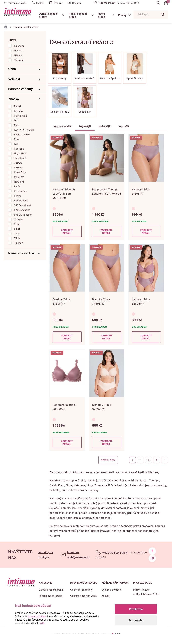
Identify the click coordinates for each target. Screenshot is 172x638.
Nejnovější (85, 126)
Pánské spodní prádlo (78, 15)
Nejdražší (123, 126)
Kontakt (106, 595)
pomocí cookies (37, 616)
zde (42, 623)
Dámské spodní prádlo (48, 15)
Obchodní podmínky (81, 589)
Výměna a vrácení (111, 589)
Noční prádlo (102, 15)
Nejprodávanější (62, 126)
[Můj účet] (158, 3)
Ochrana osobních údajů (83, 595)
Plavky (122, 15)
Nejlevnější (104, 126)
